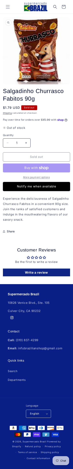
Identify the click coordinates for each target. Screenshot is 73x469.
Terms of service (27, 452)
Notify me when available (36, 186)
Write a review (36, 272)
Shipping (7, 113)
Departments (17, 379)
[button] (8, 7)
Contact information (38, 458)
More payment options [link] (36, 177)
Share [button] (11, 231)
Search (13, 371)
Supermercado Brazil (34, 441)
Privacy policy (53, 446)
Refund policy (33, 446)
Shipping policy (50, 452)
